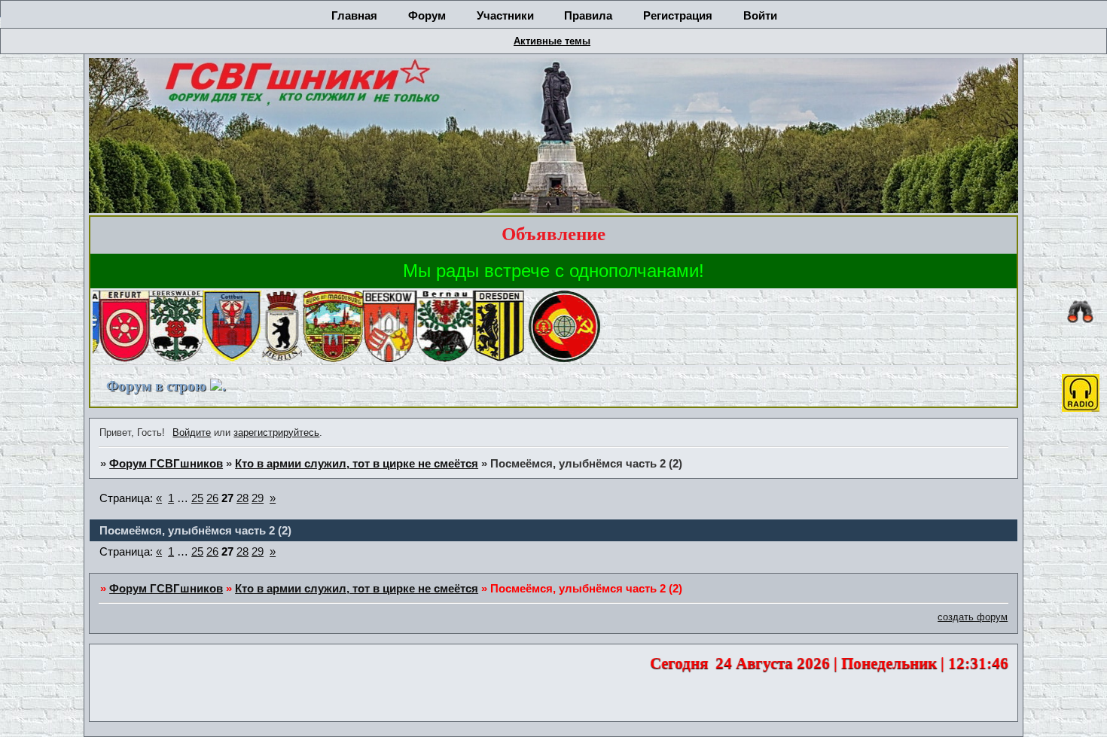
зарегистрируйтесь (276, 432)
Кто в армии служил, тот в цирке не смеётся (356, 464)
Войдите (191, 432)
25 (197, 498)
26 (212, 498)
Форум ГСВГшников (166, 464)
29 (258, 498)
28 (242, 498)
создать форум (973, 617)
